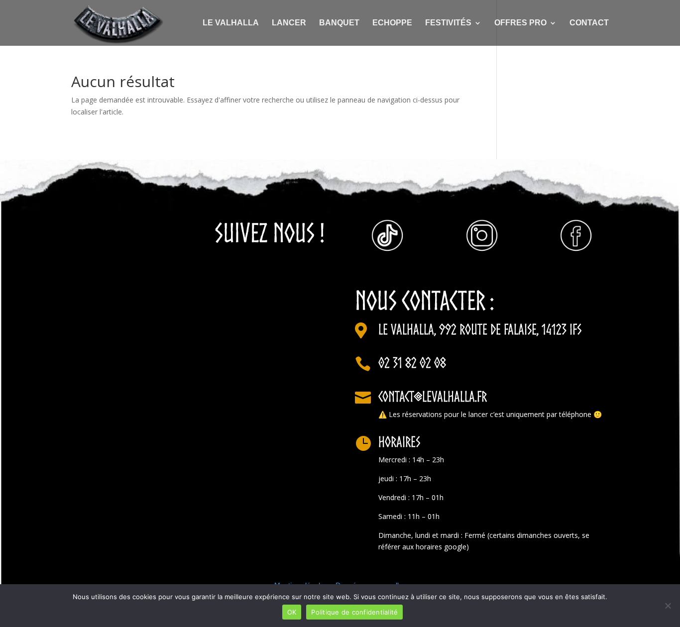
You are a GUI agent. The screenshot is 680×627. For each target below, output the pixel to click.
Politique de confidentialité (354, 612)
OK (292, 612)
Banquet (339, 23)
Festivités (448, 23)
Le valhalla (231, 23)
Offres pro (520, 23)
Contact (589, 23)
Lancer (289, 23)
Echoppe (392, 23)
